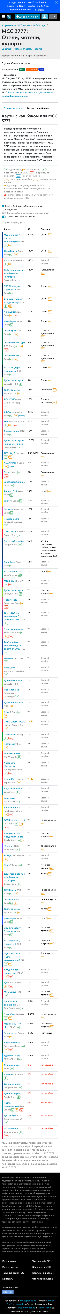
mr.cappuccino (28, 1300)
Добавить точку (28, 16)
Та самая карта (12, 571)
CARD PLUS (10, 531)
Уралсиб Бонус (12, 389)
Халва (7, 260)
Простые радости (13, 629)
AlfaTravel (9, 412)
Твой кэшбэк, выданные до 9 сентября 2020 (12, 645)
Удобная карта (12, 1055)
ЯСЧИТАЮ (10, 399)
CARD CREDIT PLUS (14, 721)
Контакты (8, 1278)
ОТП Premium (11, 355)
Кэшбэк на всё (12, 807)
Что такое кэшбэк (42, 1278)
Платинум (9, 743)
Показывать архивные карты (21, 216)
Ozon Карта (10, 251)
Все (7, 206)
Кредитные (11, 209)
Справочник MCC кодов (16, 25)
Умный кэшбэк (12, 1084)
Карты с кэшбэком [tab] (38, 108)
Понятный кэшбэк (14, 541)
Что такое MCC (41, 1261)
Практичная (10, 599)
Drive (6, 712)
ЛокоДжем (10, 311)
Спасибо (9, 1014)
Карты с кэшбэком (36, 55)
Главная (8, 509)
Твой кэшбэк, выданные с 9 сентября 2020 (12, 616)
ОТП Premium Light (14, 342)
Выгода (8, 855)
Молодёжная (11, 1128)
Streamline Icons (25, 1307)
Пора (7, 472)
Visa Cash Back (12, 689)
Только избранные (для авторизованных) (28, 213)
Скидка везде (12, 431)
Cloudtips (7, 1291)
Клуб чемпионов (13, 788)
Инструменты (10, 1266)
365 (6, 421)
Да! (6, 982)
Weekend (9, 658)
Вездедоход (10, 1033)
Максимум (10, 580)
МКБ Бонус (10, 991)
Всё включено (12, 753)
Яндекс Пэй (10, 491)
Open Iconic (44, 1307)
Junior (7, 500)
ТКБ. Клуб (9, 453)
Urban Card (10, 779)
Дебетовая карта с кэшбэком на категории (14, 273)
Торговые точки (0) (13, 55)
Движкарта (10, 1115)
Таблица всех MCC (13, 1272)
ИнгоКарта (10, 321)
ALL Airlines (10, 462)
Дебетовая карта (13, 380)
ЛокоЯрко (9, 562)
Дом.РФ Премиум (13, 680)
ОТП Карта (10, 330)
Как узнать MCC (41, 1266)
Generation (10, 734)
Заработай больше (14, 481)
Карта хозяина (12, 1042)
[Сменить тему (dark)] (53, 16)
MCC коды (39, 25)
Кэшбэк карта (12, 518)
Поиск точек (9, 1261)
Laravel (19, 1304)
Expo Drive (9, 798)
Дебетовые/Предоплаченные (28, 206)
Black (7, 865)
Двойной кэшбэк (13, 702)
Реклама (39, 9)
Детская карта (12, 1065)
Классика (9, 1074)
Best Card (9, 667)
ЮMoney (9, 846)
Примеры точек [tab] (13, 108)
